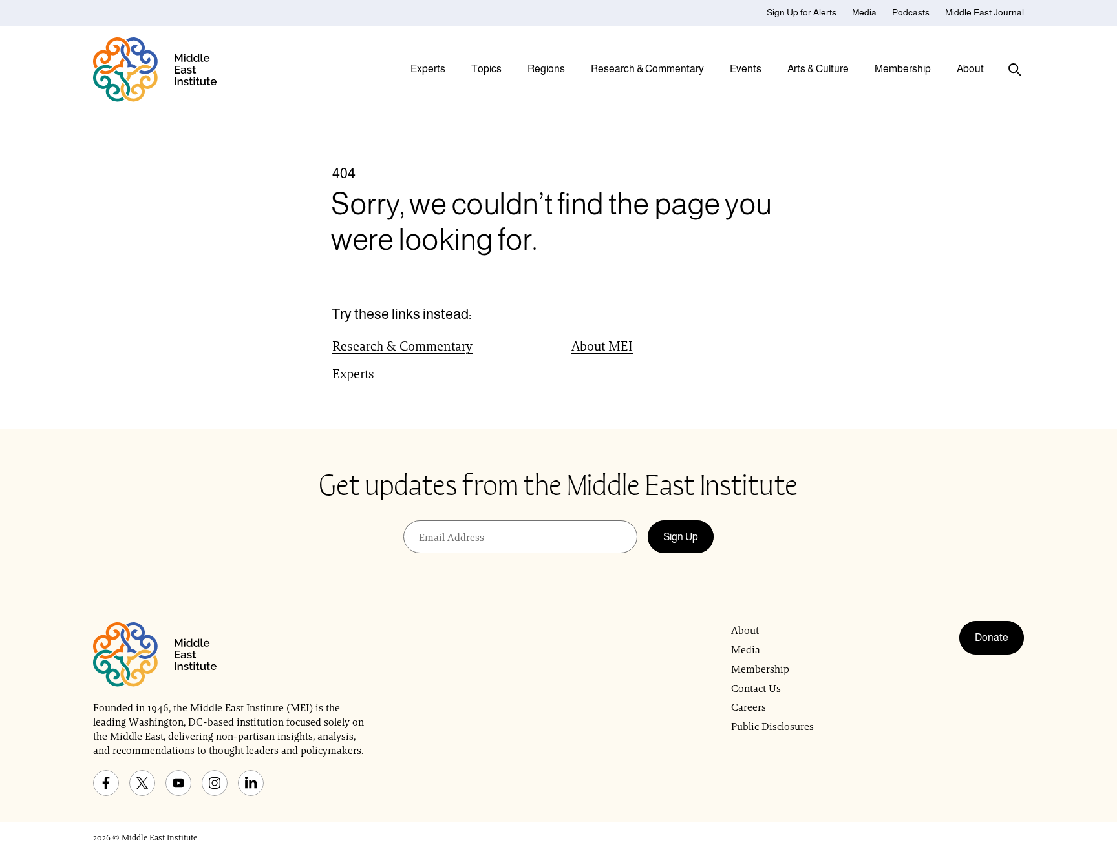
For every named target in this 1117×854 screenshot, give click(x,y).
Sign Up (680, 536)
